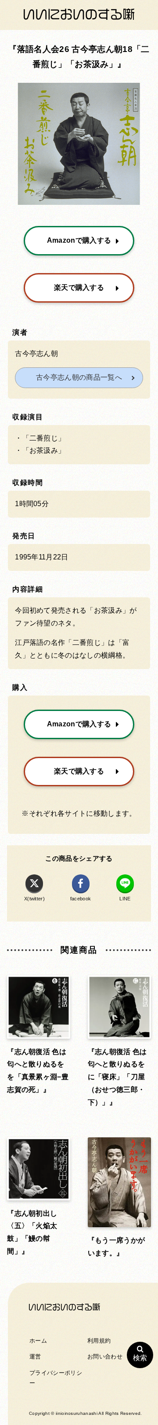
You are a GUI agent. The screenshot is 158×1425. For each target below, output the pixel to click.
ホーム (38, 1340)
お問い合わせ (104, 1356)
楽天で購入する (79, 287)
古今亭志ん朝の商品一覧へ (79, 377)
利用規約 (99, 1340)
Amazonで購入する (79, 240)
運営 (35, 1356)
